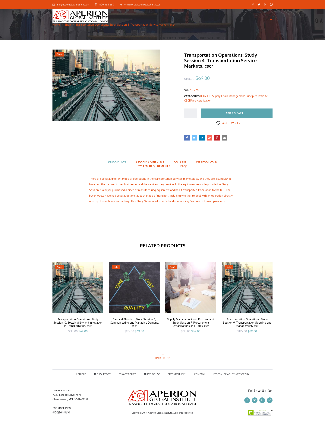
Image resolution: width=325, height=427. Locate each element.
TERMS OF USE (152, 374)
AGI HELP (81, 374)
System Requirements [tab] (154, 166)
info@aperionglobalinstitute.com (73, 4)
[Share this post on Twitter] (194, 138)
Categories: (192, 96)
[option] (78, 302)
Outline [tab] (180, 161)
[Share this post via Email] (224, 138)
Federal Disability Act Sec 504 (231, 374)
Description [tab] (117, 161)
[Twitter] (258, 4)
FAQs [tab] (183, 166)
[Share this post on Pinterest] (217, 138)
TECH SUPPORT (102, 374)
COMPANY (199, 374)
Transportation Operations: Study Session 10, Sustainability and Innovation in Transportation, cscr (78, 322)
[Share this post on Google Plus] (209, 138)
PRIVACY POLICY (127, 374)
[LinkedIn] (265, 4)
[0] (271, 20)
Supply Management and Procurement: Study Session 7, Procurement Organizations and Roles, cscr (191, 322)
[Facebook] (253, 4)
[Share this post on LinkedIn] (202, 138)
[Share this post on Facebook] (187, 138)
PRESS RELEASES (177, 374)
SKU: (187, 90)
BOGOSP (205, 96)
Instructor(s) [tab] (206, 161)
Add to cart (235, 113)
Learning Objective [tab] (150, 161)
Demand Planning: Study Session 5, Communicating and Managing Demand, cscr (134, 322)
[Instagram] (271, 4)
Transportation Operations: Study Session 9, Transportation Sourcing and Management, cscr (247, 322)
